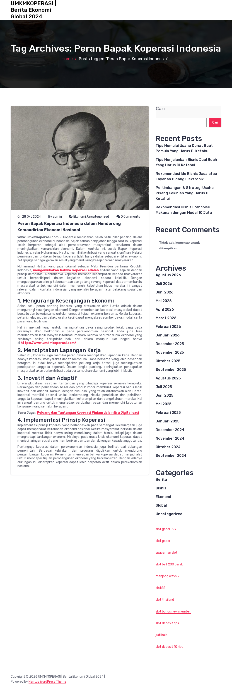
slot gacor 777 (166, 529)
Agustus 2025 (168, 378)
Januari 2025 (167, 421)
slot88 (160, 588)
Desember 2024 (170, 430)
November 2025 (170, 352)
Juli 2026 (164, 283)
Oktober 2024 (168, 447)
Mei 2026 (164, 301)
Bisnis (161, 488)
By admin (55, 217)
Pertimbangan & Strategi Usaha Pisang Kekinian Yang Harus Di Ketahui (185, 193)
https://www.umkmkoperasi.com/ (48, 343)
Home (67, 58)
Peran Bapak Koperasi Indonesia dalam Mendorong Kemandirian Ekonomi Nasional (69, 226)
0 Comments (130, 217)
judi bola (161, 635)
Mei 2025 (164, 404)
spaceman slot (166, 553)
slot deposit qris (167, 623)
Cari (160, 108)
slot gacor (163, 541)
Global (161, 505)
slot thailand (165, 600)
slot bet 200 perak (169, 564)
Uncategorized (98, 217)
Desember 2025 (170, 344)
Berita (161, 479)
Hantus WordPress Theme (47, 682)
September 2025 (171, 369)
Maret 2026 (166, 318)
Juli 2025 (164, 387)
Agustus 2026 (168, 275)
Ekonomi (79, 217)
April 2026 (165, 309)
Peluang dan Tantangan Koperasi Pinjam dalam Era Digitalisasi (88, 413)
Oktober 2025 (168, 361)
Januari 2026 (168, 335)
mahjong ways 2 (167, 576)
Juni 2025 (164, 395)
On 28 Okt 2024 (29, 217)
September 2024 (171, 455)
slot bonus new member (173, 611)
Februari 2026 (168, 326)
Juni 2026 (165, 292)
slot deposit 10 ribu (169, 647)
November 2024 (170, 438)
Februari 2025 (168, 412)
